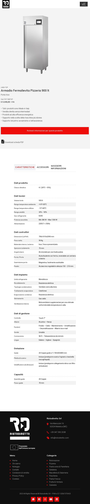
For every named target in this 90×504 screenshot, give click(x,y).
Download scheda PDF (14, 142)
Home (14, 460)
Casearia (52, 485)
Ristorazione (54, 460)
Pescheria (53, 476)
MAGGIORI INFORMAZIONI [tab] (58, 167)
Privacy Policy (18, 476)
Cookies (15, 479)
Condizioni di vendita (20, 473)
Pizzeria (52, 463)
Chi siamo (16, 463)
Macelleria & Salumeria (58, 473)
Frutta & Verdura (56, 482)
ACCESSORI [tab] (43, 167)
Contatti (15, 470)
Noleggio (16, 467)
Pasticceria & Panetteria (59, 467)
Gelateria (53, 470)
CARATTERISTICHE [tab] (24, 167)
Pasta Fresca (54, 479)
